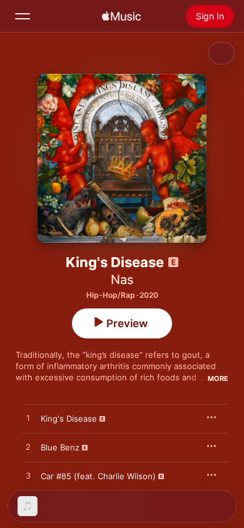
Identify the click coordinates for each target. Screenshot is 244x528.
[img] (121, 16)
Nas (122, 279)
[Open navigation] (22, 16)
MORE (218, 378)
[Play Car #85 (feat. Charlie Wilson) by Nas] (28, 476)
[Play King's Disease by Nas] (28, 418)
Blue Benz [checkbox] (60, 447)
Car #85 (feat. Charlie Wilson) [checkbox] (98, 476)
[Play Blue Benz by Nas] (28, 447)
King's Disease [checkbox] (69, 419)
